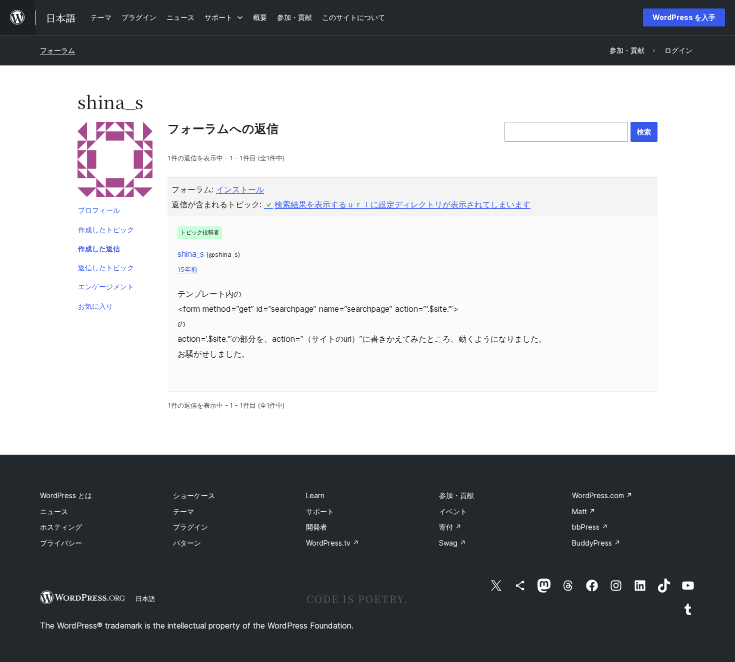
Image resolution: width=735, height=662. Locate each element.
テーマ (183, 511)
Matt (584, 511)
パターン (187, 543)
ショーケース (194, 495)
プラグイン (190, 527)
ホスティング (61, 527)
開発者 (316, 527)
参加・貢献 (456, 495)
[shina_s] (115, 161)
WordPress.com (602, 495)
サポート (320, 511)
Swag (452, 543)
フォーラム (57, 50)
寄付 (450, 527)
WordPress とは (66, 495)
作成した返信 (99, 248)
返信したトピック (106, 267)
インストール (240, 189)
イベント (453, 511)
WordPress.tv (332, 543)
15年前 (188, 269)
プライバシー (61, 543)
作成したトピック (106, 229)
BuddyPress (596, 543)
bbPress (590, 527)
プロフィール (99, 210)
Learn (315, 495)
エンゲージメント (106, 286)
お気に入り (95, 306)
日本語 (145, 599)
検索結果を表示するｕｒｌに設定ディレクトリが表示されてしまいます (402, 204)
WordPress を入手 (684, 17)
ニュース (54, 511)
